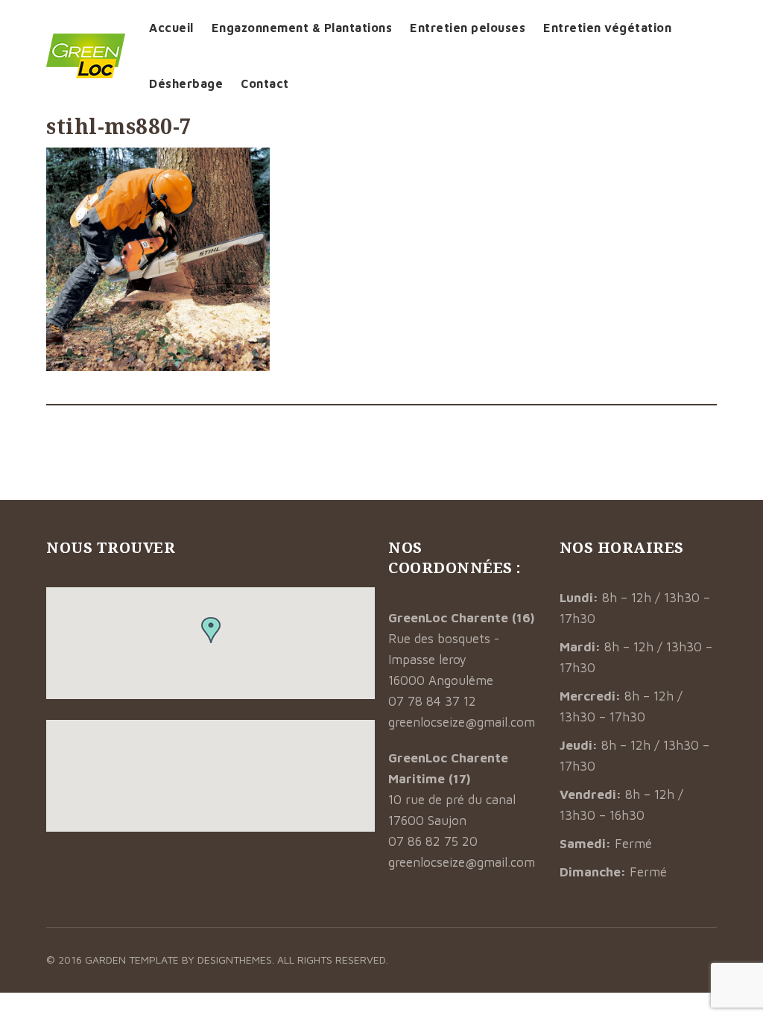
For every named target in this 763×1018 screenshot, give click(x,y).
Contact (265, 83)
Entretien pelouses (467, 27)
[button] (211, 630)
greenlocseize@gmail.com (461, 722)
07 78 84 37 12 (432, 701)
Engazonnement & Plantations (302, 27)
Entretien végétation (607, 27)
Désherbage (186, 83)
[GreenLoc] (85, 56)
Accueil (171, 27)
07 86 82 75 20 (433, 841)
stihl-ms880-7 (119, 126)
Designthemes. (237, 959)
